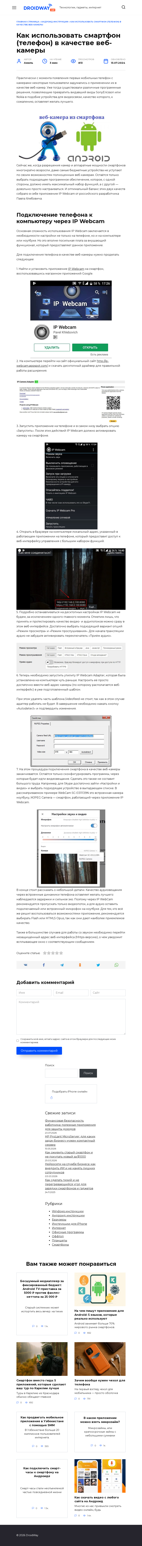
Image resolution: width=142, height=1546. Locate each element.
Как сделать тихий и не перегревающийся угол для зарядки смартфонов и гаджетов (69, 1184)
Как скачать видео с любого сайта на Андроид (96, 1499)
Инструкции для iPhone (69, 1223)
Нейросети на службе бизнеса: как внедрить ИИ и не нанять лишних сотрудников (70, 1168)
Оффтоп (58, 1236)
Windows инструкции (68, 1211)
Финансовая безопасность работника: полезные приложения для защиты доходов (70, 1125)
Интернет (59, 1228)
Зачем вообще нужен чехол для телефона (99, 1382)
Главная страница (27, 21)
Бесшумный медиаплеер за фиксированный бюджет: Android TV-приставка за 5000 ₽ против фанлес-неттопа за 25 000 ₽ (42, 1288)
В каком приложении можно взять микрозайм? (100, 1419)
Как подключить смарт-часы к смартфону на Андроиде (42, 1472)
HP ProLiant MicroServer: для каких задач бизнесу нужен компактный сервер (70, 1140)
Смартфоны (60, 1244)
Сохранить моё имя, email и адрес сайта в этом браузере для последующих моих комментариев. (68, 1041)
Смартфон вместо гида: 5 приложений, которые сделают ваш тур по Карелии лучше (41, 1384)
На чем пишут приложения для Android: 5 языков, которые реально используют (99, 1314)
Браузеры (59, 1219)
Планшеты (59, 1240)
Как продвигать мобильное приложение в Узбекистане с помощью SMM (42, 1421)
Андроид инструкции (54, 21)
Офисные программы (68, 1232)
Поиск (49, 1065)
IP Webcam (76, 269)
